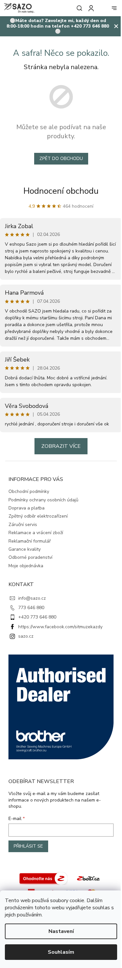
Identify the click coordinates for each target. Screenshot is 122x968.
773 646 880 (31, 608)
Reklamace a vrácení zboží (35, 533)
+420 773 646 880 (37, 617)
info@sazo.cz (32, 598)
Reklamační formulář (29, 541)
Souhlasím (61, 952)
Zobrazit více (61, 446)
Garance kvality (24, 549)
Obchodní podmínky (28, 491)
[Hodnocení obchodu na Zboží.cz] (44, 878)
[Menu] (114, 8)
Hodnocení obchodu (61, 191)
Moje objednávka (25, 566)
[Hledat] (78, 8)
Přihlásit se (28, 846)
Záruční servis (22, 524)
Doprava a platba (26, 508)
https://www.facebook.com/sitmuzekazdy (60, 627)
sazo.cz (26, 636)
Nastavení (61, 931)
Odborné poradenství (30, 557)
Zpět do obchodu (61, 158)
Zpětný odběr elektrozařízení (38, 516)
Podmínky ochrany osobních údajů (43, 500)
